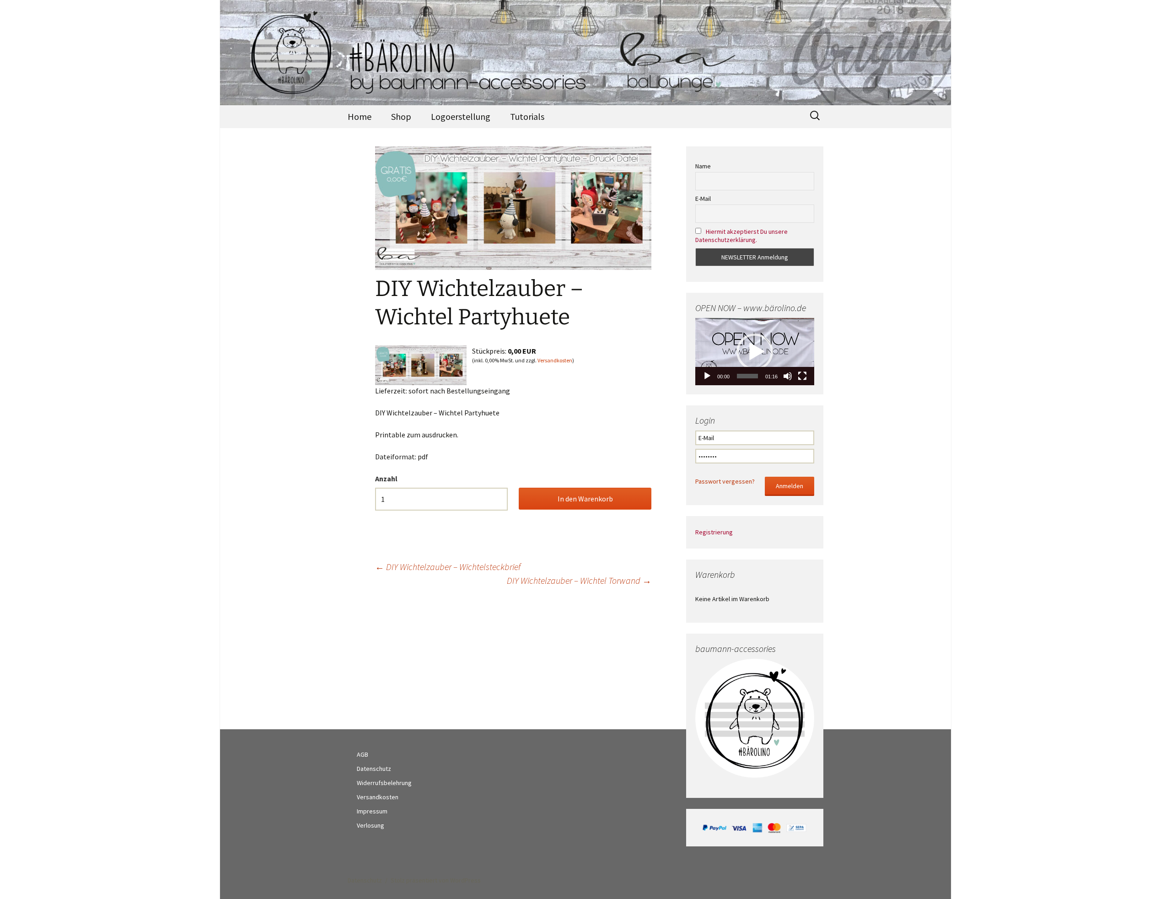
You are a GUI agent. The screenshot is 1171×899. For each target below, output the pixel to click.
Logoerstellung (460, 116)
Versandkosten (554, 360)
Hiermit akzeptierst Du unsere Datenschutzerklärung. (741, 235)
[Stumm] (787, 376)
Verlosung (370, 825)
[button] (754, 352)
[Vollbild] (802, 376)
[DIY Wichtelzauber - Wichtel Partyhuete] (421, 364)
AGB (362, 754)
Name (703, 166)
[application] (754, 351)
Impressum (372, 811)
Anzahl (386, 478)
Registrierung (714, 532)
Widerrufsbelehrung (384, 783)
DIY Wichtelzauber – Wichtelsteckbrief (448, 566)
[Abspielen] (707, 376)
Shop (401, 116)
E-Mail (703, 198)
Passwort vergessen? (725, 481)
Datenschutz (374, 768)
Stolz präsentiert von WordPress (436, 880)
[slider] (747, 376)
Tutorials (527, 116)
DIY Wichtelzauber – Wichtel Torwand (579, 580)
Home (359, 116)
